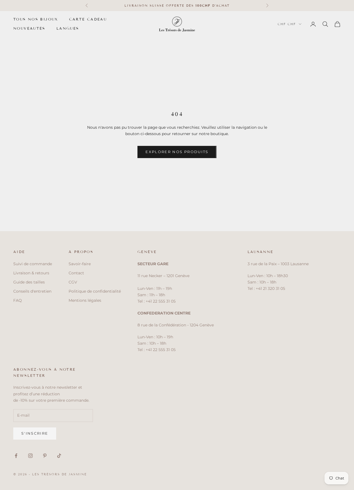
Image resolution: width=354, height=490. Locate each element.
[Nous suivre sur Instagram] (30, 455)
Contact (76, 272)
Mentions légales (85, 300)
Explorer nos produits (176, 151)
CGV (73, 282)
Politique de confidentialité (95, 291)
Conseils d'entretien (32, 291)
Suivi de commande (32, 263)
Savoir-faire (80, 263)
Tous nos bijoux (35, 19)
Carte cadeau (88, 19)
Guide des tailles (29, 282)
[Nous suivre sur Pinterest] (45, 455)
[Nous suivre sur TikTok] (59, 455)
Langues (67, 28)
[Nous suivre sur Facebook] (16, 455)
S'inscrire (34, 433)
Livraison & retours (31, 272)
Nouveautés (29, 28)
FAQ (17, 300)
